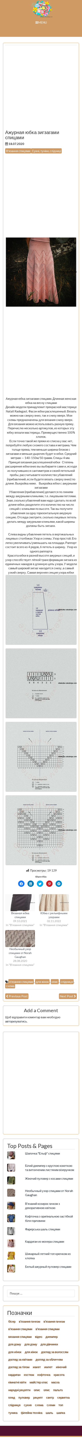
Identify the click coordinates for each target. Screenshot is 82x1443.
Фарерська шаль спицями (42, 1229)
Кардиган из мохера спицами (44, 1241)
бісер (11, 1321)
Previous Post (18, 996)
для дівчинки (49, 1344)
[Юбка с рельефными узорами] (54, 902)
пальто (57, 1390)
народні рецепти (19, 1390)
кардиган (14, 1374)
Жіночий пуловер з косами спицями (49, 1178)
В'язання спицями (18, 151)
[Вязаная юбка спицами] (20, 902)
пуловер (24, 1397)
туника (12, 1412)
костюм (29, 1374)
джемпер (51, 1336)
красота (59, 1374)
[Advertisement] (41, 89)
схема (10, 986)
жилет (48, 1367)
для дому (14, 1344)
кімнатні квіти (17, 1382)
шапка (60, 1412)
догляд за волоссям (54, 1352)
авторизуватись (16, 1021)
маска (55, 1382)
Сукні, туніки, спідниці (46, 151)
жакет (37, 1367)
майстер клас (38, 1382)
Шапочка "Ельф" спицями (42, 1153)
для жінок (42, 981)
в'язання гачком (29, 1321)
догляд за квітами (20, 1359)
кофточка (43, 1374)
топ (60, 1405)
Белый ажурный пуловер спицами (48, 1266)
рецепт (38, 1397)
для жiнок (14, 1352)
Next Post (66, 996)
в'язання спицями (21, 981)
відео (38, 1336)
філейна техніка (31, 1412)
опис (55, 981)
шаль (49, 1412)
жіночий (61, 1367)
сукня (27, 1405)
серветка (63, 1397)
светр (50, 1397)
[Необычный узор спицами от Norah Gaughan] (20, 938)
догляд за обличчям (48, 1359)
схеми (51, 1405)
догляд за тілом (18, 1367)
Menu (42, 22)
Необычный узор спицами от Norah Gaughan (20, 953)
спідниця (67, 981)
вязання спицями (19, 1336)
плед (11, 1397)
